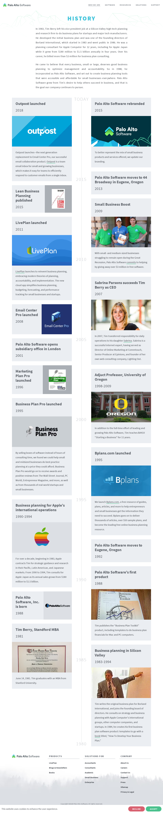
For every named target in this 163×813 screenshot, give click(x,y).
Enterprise (89, 782)
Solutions (141, 5)
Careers (124, 767)
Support (155, 5)
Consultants (90, 767)
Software (110, 5)
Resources (125, 5)
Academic (89, 772)
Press (123, 782)
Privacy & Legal (127, 792)
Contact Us (125, 772)
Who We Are (94, 5)
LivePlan (53, 763)
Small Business (91, 777)
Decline (136, 809)
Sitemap (124, 787)
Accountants (90, 763)
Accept (153, 809)
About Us (125, 763)
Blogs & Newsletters (58, 767)
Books (52, 772)
